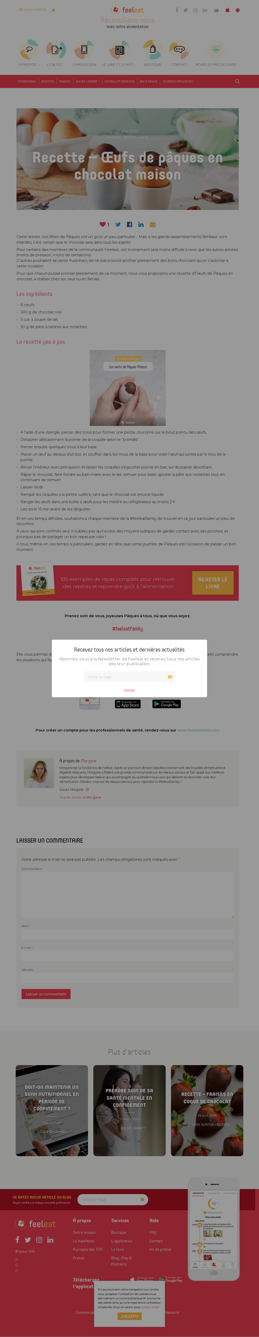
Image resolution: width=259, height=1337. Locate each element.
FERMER (129, 690)
